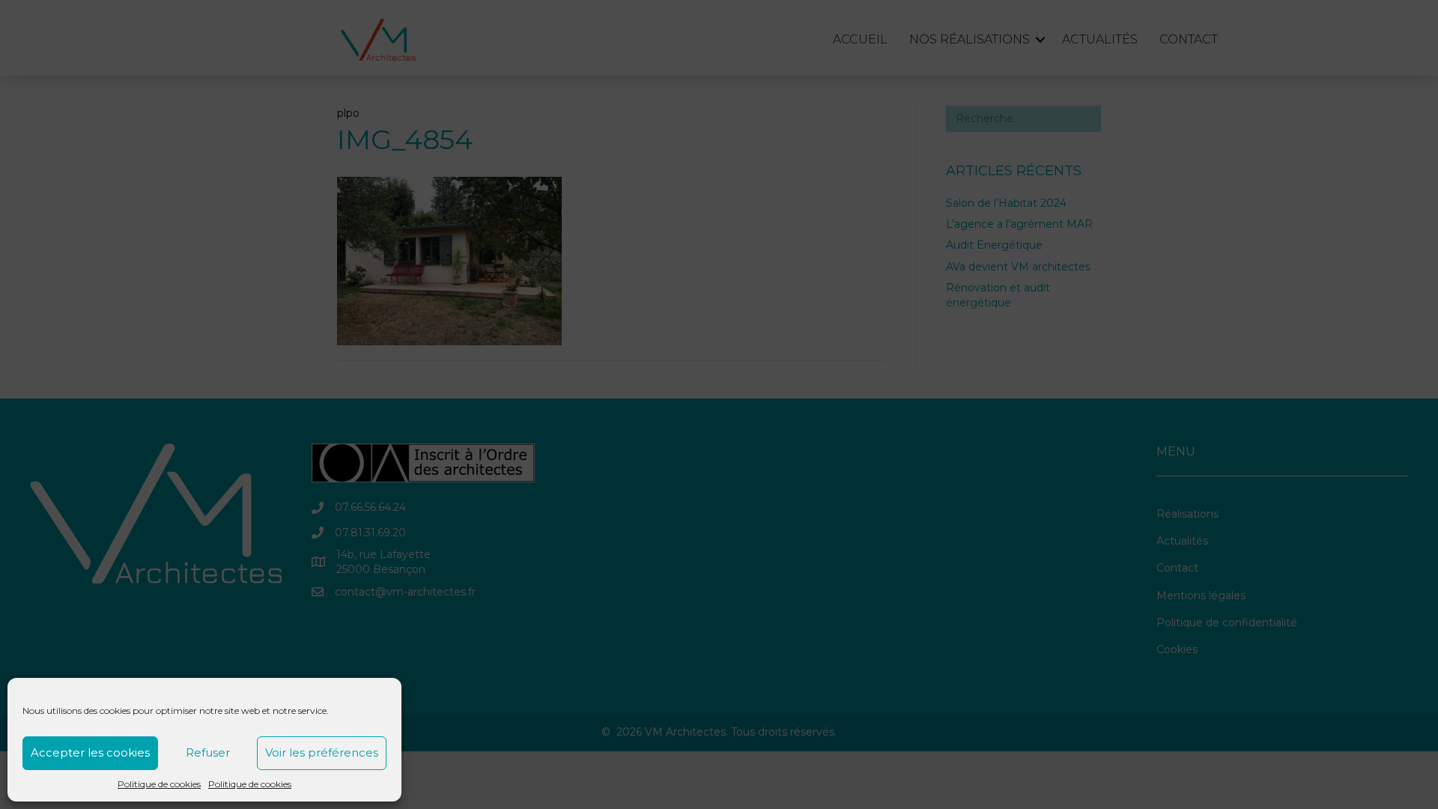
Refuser (208, 752)
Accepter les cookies (90, 752)
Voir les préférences (321, 752)
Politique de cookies (159, 784)
